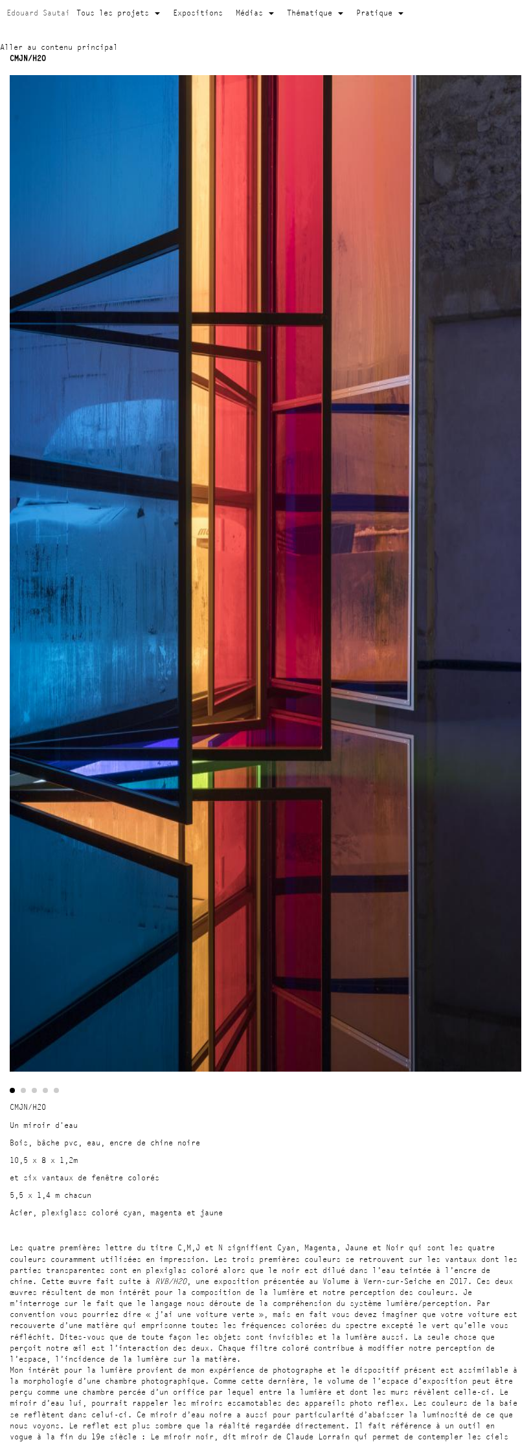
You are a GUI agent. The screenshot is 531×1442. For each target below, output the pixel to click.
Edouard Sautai (38, 12)
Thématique (312, 12)
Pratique (376, 12)
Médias (251, 12)
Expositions (198, 12)
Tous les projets (114, 12)
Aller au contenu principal (59, 47)
